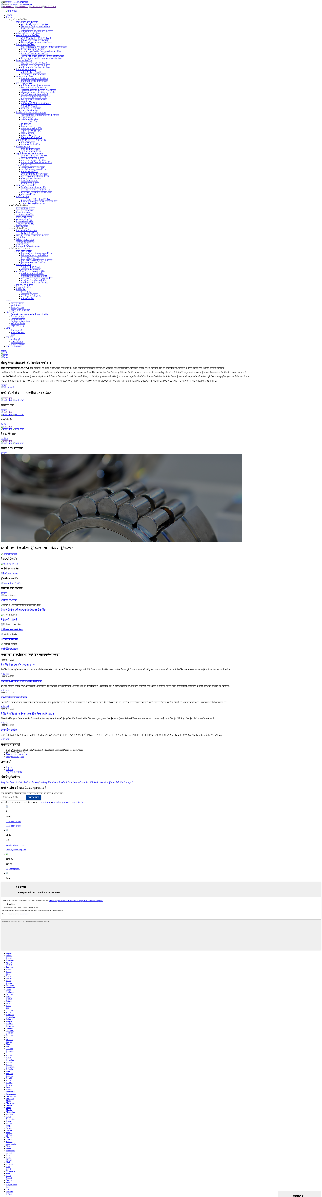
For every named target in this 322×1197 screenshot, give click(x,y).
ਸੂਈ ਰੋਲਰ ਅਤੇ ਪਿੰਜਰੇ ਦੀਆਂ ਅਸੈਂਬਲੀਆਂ (36, 104)
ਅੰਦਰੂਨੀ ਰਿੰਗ (26, 101)
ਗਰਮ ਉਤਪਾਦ (45, 802)
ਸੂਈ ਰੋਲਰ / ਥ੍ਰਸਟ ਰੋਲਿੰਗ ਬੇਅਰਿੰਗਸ (35, 176)
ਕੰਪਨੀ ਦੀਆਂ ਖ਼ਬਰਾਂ (18, 333)
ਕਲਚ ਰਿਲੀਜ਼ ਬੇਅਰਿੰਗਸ (25, 210)
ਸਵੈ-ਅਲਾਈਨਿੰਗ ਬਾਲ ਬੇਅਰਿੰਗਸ (28, 33)
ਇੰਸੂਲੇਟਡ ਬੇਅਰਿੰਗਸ (23, 287)
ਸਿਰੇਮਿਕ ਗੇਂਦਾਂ (26, 292)
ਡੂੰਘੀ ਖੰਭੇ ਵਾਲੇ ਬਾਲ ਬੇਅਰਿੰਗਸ (27, 22)
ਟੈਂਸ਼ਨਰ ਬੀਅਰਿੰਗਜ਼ (23, 212)
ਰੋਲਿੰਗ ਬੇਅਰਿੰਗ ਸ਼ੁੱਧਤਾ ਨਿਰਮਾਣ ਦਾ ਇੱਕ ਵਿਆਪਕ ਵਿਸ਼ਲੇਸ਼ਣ (27, 713)
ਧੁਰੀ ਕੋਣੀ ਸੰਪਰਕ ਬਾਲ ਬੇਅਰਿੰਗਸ (33, 169)
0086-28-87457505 (13, 822)
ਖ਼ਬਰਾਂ (8, 328)
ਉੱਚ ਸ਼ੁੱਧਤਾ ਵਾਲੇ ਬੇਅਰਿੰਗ (25, 165)
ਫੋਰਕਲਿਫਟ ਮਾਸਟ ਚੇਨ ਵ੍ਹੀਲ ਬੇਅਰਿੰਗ (35, 190)
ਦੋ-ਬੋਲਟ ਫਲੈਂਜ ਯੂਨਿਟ (29, 135)
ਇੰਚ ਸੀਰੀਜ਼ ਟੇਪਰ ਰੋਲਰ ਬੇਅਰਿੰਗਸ (34, 63)
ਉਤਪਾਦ (9, 17)
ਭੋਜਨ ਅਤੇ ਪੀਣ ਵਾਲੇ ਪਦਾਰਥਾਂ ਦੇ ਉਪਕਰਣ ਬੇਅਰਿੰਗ (30, 314)
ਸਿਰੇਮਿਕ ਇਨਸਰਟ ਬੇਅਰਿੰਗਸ (32, 258)
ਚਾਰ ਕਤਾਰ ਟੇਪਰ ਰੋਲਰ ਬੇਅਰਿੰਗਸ (33, 160)
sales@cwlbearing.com (15, 757)
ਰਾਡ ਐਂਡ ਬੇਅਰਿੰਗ (28, 142)
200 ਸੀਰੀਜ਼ (20, 237)
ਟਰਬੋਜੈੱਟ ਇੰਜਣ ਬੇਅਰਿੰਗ (30, 183)
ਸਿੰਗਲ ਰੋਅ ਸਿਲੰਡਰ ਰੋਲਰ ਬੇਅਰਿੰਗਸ (34, 54)
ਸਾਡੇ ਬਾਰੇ (9, 337)
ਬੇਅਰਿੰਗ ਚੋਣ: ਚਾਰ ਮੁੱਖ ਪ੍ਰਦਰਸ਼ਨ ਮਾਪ (18, 664)
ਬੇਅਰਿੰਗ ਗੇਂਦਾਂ (21, 289)
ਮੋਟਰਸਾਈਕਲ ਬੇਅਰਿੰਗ (24, 221)
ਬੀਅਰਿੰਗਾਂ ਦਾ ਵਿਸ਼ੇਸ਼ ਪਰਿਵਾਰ (14, 697)
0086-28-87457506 (13, 826)
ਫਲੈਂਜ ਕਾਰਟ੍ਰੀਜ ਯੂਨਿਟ (29, 119)
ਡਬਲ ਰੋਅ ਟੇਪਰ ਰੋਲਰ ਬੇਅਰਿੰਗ (32, 158)
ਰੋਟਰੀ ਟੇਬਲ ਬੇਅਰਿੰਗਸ (29, 181)
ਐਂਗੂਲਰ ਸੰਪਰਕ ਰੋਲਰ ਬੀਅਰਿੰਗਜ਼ (33, 88)
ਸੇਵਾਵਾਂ (8, 301)
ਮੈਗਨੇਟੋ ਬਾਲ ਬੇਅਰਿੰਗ (29, 29)
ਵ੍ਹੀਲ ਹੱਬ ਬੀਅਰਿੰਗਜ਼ (24, 219)
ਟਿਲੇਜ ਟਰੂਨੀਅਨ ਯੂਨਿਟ (25, 240)
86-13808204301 (13, 869)
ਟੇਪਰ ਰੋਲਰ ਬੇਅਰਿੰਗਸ (24, 60)
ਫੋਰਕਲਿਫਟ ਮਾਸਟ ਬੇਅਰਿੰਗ (26, 185)
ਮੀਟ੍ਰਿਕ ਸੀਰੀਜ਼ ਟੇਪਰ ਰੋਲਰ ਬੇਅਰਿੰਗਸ (35, 67)
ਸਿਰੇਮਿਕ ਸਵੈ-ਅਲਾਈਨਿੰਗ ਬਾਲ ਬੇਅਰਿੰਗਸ (36, 260)
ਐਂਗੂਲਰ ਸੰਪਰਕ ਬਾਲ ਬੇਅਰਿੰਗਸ (28, 36)
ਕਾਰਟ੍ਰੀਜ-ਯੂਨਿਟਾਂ (28, 117)
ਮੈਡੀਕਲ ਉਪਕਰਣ (17, 317)
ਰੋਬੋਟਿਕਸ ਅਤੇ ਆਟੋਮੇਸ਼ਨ (20, 321)
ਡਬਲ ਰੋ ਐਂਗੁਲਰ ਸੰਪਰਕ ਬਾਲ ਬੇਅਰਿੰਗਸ (36, 38)
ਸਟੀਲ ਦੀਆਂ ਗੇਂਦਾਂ (27, 299)
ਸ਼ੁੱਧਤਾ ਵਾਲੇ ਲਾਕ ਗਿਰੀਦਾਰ (31, 178)
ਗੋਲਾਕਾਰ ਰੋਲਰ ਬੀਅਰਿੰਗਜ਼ (26, 70)
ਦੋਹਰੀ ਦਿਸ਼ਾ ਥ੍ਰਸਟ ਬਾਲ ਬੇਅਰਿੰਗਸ (34, 79)
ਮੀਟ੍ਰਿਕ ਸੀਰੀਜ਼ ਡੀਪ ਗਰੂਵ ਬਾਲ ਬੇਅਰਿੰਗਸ (37, 31)
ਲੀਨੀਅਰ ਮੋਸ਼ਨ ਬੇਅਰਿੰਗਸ (31, 151)
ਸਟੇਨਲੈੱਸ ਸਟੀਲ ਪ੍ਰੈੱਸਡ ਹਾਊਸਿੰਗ (33, 280)
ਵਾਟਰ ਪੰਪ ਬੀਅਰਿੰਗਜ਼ (24, 217)
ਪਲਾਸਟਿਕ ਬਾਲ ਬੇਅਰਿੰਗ (30, 267)
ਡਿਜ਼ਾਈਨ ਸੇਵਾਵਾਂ (17, 303)
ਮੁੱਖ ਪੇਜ (9, 15)
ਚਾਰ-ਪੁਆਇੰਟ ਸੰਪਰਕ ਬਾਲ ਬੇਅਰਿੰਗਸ (35, 40)
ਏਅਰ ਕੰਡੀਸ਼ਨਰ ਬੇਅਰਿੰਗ (25, 208)
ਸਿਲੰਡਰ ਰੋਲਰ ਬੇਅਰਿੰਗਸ (25, 45)
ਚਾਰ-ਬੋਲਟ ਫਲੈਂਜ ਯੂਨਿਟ (29, 122)
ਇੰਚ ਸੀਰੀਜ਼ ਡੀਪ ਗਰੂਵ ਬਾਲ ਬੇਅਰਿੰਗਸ (35, 26)
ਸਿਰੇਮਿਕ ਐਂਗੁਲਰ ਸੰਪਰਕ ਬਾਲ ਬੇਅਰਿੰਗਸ (36, 253)
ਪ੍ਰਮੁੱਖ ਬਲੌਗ (66, 802)
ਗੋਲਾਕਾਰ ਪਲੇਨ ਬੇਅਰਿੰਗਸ (30, 144)
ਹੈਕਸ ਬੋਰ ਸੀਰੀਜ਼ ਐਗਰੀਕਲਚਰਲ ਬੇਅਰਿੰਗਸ (32, 235)
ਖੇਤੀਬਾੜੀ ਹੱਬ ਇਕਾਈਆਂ (25, 242)
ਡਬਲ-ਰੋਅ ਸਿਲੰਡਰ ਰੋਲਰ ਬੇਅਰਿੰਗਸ (34, 174)
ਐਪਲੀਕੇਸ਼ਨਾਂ (11, 312)
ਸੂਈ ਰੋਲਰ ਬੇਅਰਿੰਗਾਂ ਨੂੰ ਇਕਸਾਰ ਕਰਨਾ (35, 85)
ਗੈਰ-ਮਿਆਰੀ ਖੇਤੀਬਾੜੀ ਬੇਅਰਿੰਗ (28, 246)
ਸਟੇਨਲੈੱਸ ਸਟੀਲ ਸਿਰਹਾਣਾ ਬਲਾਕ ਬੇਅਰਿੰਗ (36, 278)
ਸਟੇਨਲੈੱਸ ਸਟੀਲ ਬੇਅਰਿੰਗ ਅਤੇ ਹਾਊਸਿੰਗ (31, 271)
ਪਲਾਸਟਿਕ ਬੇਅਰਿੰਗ (23, 265)
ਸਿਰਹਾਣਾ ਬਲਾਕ (27, 126)
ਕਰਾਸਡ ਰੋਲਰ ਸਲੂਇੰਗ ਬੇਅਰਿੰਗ (33, 203)
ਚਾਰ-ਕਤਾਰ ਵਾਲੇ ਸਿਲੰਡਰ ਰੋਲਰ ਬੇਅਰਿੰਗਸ (36, 162)
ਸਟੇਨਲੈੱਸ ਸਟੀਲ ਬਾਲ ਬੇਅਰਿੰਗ (32, 274)
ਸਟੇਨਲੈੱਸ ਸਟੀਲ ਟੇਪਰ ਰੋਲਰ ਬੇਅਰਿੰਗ (34, 283)
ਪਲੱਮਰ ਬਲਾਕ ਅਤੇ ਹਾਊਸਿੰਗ (31, 128)
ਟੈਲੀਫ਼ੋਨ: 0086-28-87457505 (17, 2)
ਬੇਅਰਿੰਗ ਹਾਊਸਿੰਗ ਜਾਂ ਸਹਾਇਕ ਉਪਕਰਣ (31, 113)
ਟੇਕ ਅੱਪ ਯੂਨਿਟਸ (27, 133)
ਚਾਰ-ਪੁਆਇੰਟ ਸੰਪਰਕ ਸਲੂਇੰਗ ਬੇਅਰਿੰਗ (35, 199)
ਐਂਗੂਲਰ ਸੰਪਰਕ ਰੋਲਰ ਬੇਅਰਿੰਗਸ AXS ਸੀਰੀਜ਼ (38, 90)
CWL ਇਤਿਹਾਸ (17, 342)
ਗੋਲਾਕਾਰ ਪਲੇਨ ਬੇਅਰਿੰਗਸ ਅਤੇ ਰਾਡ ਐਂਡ (31, 140)
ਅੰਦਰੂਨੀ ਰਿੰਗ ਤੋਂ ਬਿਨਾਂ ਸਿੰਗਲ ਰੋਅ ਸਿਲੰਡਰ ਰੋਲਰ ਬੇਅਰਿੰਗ (42, 56)
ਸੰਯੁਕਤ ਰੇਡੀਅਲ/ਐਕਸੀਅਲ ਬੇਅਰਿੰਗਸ (35, 97)
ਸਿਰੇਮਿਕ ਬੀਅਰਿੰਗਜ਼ (23, 251)
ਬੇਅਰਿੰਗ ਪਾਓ (26, 124)
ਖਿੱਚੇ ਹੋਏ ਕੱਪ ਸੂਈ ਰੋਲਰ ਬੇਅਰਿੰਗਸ (34, 99)
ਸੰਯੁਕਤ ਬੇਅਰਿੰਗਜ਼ (28, 194)
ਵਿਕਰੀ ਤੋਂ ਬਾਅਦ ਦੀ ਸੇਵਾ (20, 310)
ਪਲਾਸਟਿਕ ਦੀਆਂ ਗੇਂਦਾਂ (29, 294)
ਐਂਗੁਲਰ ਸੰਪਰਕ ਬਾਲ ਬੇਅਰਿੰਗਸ (33, 167)
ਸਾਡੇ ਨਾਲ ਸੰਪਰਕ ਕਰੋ (14, 346)
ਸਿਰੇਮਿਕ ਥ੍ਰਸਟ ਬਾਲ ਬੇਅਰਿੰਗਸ (33, 262)
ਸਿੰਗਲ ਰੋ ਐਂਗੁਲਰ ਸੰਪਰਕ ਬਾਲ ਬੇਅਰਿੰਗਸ (36, 42)
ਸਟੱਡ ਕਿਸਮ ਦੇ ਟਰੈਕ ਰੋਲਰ (31, 108)
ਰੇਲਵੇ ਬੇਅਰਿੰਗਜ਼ (22, 226)
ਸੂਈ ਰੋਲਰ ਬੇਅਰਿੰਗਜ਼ (29, 106)
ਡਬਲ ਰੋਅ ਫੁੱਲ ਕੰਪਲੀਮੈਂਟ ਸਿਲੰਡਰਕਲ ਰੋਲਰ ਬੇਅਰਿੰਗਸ (41, 51)
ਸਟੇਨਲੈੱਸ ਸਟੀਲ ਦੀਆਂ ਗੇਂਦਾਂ (31, 296)
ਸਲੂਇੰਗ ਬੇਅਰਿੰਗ (22, 197)
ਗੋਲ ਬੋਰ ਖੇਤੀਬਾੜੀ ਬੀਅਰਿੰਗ (26, 231)
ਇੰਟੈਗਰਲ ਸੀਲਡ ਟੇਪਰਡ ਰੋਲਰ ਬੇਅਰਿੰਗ (35, 65)
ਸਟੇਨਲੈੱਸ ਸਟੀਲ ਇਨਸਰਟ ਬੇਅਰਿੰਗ (34, 276)
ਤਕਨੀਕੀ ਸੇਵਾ (16, 305)
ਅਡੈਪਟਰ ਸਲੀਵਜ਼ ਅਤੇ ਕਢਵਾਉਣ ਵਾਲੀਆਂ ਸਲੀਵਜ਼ (40, 115)
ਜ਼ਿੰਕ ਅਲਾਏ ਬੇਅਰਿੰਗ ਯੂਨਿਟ (31, 138)
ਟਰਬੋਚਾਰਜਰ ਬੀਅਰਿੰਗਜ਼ (25, 215)
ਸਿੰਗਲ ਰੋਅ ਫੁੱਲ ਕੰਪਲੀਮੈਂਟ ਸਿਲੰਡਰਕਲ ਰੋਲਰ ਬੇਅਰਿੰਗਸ (41, 58)
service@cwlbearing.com (16, 849)
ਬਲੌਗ (13, 335)
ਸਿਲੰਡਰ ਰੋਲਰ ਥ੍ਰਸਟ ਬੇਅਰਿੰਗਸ (33, 49)
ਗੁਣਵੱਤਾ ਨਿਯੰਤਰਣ (18, 344)
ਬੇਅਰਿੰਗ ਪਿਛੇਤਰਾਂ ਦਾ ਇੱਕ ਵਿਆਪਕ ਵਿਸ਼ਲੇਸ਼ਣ (21, 681)
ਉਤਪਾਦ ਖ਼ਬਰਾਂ (16, 330)
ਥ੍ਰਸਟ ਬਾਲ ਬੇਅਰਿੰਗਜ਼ (24, 76)
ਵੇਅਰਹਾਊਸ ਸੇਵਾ (17, 308)
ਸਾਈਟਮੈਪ (56, 802)
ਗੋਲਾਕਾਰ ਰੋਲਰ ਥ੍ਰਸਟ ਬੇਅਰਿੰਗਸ (33, 74)
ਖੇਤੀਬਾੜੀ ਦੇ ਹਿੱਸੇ (22, 244)
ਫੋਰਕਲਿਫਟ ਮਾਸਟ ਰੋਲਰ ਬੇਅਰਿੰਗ (33, 187)
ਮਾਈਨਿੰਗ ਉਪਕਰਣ (9, 649)
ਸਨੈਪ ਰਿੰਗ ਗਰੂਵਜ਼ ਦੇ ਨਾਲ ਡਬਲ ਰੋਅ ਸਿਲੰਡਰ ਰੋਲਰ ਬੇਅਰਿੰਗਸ (44, 47)
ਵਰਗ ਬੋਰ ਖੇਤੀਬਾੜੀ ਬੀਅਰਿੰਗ (27, 233)
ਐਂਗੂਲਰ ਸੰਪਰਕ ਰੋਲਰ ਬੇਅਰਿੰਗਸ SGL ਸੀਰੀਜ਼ (38, 92)
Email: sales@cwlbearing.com (20, 4)
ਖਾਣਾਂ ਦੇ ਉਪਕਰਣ (17, 326)
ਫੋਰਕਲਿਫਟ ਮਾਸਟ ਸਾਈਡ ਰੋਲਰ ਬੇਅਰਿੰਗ (36, 192)
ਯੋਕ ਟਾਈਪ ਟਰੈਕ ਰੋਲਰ (29, 110)
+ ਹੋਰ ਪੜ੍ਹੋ (5, 674)
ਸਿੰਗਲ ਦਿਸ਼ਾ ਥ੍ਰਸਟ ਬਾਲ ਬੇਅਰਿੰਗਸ (34, 81)
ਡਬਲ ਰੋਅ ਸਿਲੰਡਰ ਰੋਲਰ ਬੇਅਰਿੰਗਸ (34, 156)
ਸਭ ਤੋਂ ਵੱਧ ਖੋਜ (78, 802)
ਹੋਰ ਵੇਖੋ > (4, 410)
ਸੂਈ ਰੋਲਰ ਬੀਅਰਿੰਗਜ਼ (24, 83)
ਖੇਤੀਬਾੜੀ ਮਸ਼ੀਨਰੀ (18, 319)
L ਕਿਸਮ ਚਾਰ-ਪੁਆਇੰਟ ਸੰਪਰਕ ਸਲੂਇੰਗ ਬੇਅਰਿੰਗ (39, 201)
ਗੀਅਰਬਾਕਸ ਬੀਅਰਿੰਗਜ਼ (25, 224)
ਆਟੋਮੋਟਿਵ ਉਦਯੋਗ (18, 323)
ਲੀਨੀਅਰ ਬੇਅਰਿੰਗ (23, 147)
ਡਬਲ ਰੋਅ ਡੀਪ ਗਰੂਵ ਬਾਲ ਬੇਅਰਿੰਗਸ (35, 24)
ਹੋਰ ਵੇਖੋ (4, 385)
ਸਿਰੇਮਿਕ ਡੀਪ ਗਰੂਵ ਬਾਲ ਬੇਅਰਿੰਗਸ (34, 255)
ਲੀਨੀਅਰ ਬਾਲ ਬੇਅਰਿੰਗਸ (30, 149)
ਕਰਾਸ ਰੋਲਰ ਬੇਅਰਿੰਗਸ (29, 172)
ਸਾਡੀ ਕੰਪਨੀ (15, 339)
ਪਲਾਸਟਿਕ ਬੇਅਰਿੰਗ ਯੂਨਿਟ (31, 269)
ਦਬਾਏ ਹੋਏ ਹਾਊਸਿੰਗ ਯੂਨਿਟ (31, 131)
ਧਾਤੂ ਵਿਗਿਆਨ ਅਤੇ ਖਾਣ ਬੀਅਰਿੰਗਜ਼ (29, 153)
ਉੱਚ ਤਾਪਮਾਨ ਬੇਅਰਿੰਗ (24, 285)
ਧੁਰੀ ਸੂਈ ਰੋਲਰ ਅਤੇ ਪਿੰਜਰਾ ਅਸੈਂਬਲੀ (34, 94)
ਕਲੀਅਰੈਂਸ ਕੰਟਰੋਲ (9, 730)
